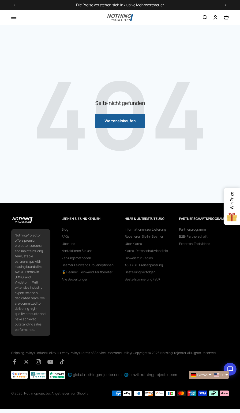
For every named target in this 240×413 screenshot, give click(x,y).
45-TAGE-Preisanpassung (144, 265)
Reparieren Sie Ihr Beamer (144, 236)
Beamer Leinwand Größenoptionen (87, 265)
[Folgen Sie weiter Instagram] (38, 362)
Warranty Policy (119, 352)
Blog (65, 229)
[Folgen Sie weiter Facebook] (14, 362)
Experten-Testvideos (194, 243)
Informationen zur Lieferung (145, 229)
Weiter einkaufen (120, 120)
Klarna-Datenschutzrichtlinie (146, 250)
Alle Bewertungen (75, 279)
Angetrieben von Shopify (70, 393)
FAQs (65, 236)
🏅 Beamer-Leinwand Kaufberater (87, 272)
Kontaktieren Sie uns (77, 250)
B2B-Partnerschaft (193, 236)
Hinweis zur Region (139, 258)
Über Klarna (133, 243)
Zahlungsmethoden (76, 258)
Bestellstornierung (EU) (142, 279)
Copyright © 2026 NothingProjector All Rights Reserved (174, 352)
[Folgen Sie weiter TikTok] (62, 362)
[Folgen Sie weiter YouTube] (50, 362)
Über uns (68, 243)
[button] (225, 5)
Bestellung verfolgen (140, 272)
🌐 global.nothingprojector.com (95, 374)
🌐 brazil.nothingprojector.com (150, 374)
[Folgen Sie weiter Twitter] (26, 362)
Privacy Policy (68, 352)
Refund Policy (46, 352)
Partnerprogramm (192, 229)
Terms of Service (93, 352)
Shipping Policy (22, 352)
